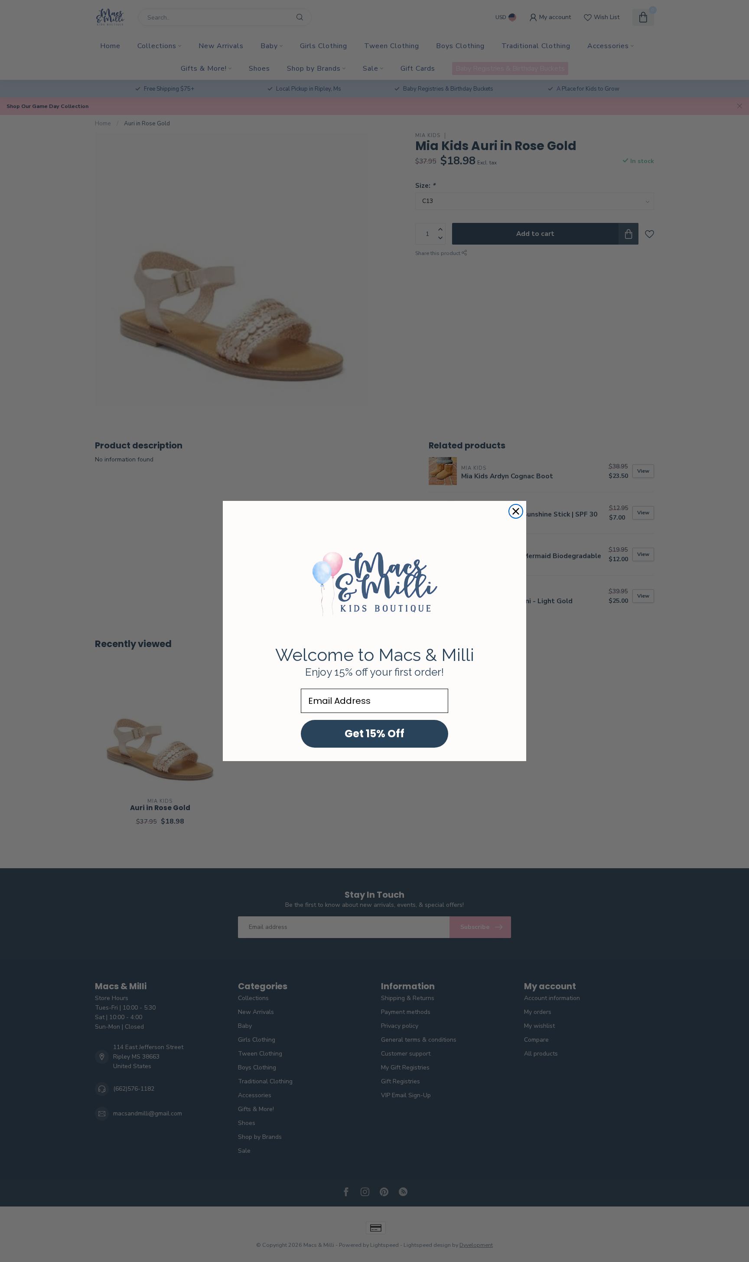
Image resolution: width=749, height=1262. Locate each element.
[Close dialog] (516, 511)
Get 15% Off (374, 733)
